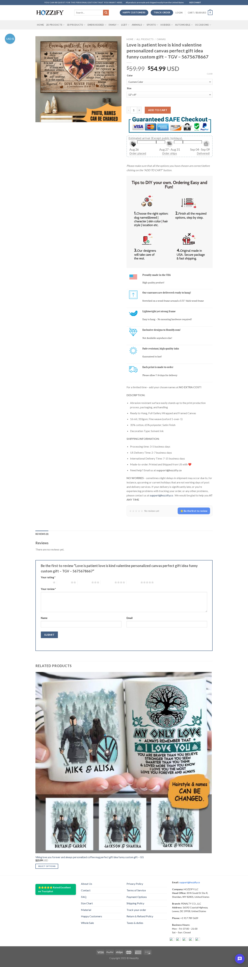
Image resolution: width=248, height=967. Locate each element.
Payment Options (137, 896)
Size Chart (87, 903)
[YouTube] (184, 940)
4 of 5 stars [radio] (107, 582)
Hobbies (165, 24)
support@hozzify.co (161, 495)
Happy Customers (91, 916)
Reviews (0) (41, 534)
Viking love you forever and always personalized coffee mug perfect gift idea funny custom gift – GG (89, 857)
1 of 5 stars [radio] (46, 582)
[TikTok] (197, 940)
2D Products (54, 24)
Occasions (202, 24)
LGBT (124, 24)
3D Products (75, 24)
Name (44, 618)
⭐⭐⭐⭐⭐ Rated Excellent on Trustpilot (54, 889)
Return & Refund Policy (140, 916)
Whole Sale (87, 922)
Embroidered (96, 24)
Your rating (48, 577)
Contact (85, 890)
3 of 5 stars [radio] (84, 582)
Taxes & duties (135, 922)
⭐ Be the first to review (193, 510)
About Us (86, 883)
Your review (48, 589)
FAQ (83, 896)
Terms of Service (136, 890)
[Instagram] (178, 940)
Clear (210, 74)
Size (129, 88)
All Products (145, 39)
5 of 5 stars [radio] (133, 582)
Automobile (182, 24)
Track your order (136, 909)
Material (86, 909)
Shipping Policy (135, 903)
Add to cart (157, 110)
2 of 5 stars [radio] (64, 582)
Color (130, 75)
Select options (47, 866)
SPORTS (151, 24)
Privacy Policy (135, 883)
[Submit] (106, 13)
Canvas (161, 39)
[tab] (41, 534)
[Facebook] (172, 940)
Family (113, 24)
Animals (137, 24)
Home (40, 24)
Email (130, 618)
